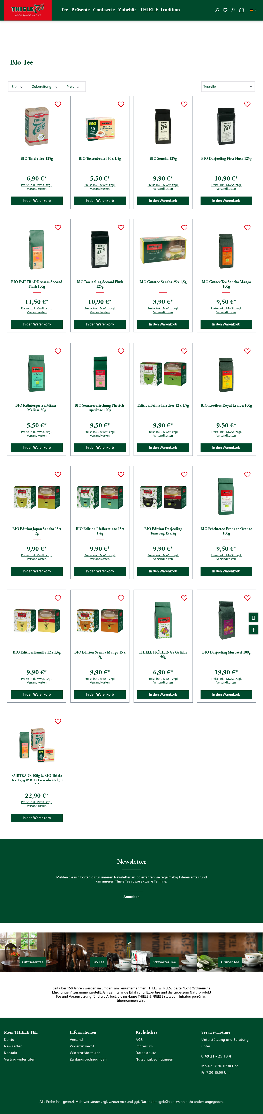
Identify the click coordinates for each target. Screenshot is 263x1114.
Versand (76, 1040)
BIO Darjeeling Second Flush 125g (100, 284)
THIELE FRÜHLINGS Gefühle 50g (163, 655)
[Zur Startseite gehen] (28, 10)
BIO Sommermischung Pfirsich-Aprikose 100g (100, 408)
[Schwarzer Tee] (164, 952)
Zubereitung (42, 87)
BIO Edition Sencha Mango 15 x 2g (99, 655)
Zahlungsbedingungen (88, 1059)
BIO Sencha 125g (163, 159)
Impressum (144, 1046)
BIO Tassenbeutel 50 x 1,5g (100, 159)
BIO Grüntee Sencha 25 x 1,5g (163, 282)
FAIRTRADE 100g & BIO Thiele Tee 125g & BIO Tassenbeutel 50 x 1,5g (36, 779)
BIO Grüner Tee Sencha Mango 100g (226, 284)
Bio (14, 87)
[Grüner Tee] (230, 952)
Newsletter (13, 1046)
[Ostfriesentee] (33, 954)
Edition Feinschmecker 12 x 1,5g (163, 406)
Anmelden (131, 897)
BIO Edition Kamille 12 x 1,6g (37, 653)
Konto (9, 1040)
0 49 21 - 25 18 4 (216, 1056)
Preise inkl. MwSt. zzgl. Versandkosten (36, 186)
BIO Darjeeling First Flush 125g (226, 159)
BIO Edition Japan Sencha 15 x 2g (36, 531)
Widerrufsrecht (82, 1046)
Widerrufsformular (85, 1053)
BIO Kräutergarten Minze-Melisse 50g (36, 408)
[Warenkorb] (242, 10)
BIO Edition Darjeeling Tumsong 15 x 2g (163, 531)
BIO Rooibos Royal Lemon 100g (226, 406)
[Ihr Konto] (233, 10)
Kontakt (10, 1053)
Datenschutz (146, 1053)
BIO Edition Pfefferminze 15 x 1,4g (100, 531)
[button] (131, 897)
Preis (71, 87)
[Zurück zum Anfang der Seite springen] (253, 630)
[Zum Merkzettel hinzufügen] (58, 104)
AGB (139, 1040)
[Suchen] (217, 10)
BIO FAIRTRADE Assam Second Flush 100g (36, 284)
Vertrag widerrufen (19, 1059)
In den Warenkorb (37, 201)
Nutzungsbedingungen (154, 1059)
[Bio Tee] (99, 952)
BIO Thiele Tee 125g (37, 159)
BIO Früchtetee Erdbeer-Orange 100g (226, 531)
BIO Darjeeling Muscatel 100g (226, 653)
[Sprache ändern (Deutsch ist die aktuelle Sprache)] (253, 10)
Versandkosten (117, 1102)
